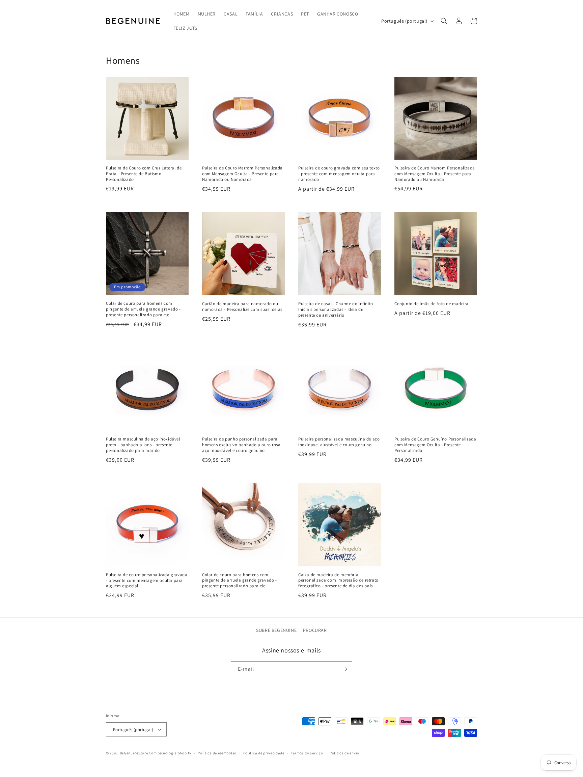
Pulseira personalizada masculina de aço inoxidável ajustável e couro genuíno (339, 442)
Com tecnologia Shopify (170, 753)
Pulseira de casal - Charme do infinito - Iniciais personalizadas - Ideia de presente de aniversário (337, 309)
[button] (444, 21)
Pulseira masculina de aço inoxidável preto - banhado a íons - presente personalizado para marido (143, 444)
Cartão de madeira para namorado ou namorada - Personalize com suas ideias (242, 306)
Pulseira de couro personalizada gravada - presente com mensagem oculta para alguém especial (146, 580)
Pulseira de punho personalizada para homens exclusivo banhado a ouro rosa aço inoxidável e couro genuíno (241, 444)
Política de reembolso (217, 753)
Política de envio (344, 753)
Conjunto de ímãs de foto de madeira (431, 303)
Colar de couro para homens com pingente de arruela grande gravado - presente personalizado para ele (143, 309)
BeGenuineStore (134, 753)
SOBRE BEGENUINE (276, 630)
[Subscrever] (344, 669)
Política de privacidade (263, 753)
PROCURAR (315, 630)
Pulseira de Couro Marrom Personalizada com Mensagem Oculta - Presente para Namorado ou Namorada (242, 173)
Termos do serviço (307, 753)
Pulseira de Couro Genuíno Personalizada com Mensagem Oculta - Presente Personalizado (435, 444)
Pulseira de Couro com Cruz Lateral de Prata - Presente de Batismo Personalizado (144, 173)
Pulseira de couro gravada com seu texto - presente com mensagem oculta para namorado (339, 173)
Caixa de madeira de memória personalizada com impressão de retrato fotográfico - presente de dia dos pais (338, 580)
